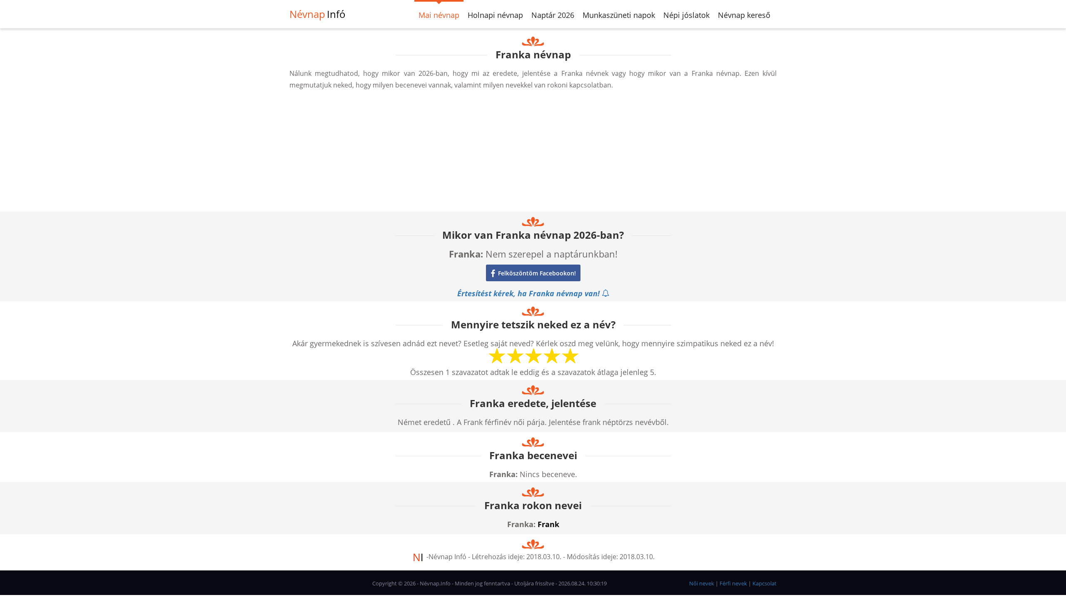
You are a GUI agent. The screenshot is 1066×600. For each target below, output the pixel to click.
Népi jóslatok (686, 15)
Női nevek (701, 583)
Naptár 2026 (552, 15)
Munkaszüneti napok (619, 15)
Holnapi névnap (495, 15)
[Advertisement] (533, 153)
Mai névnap (438, 15)
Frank (548, 524)
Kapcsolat (764, 583)
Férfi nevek (733, 583)
